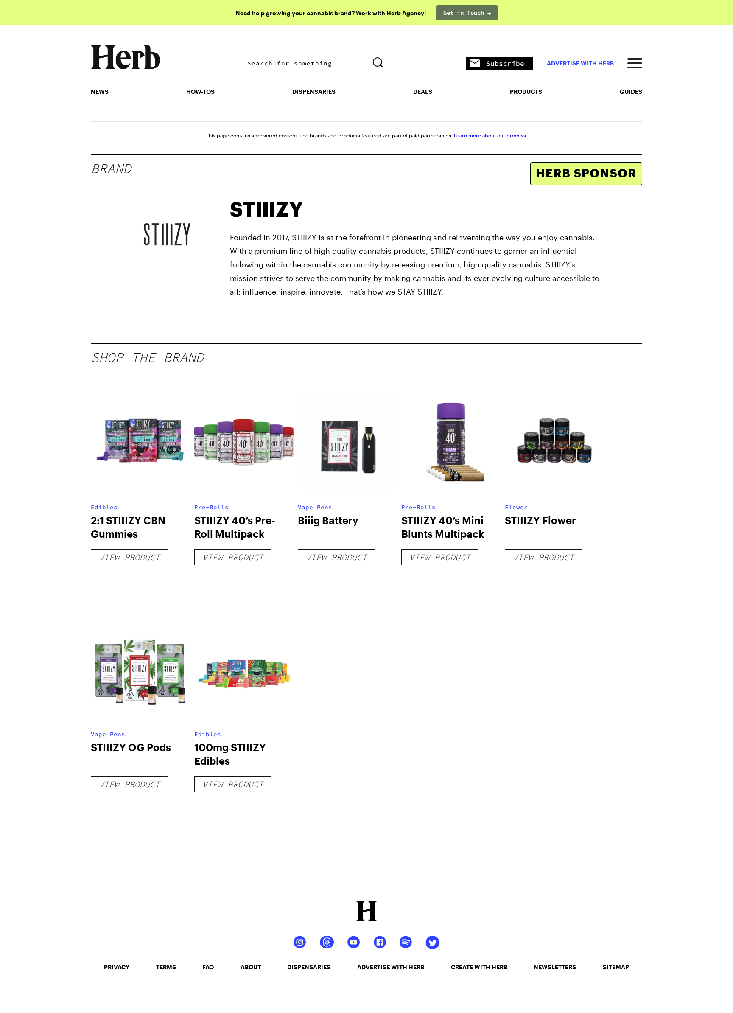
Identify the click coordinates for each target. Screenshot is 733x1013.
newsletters (555, 967)
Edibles (104, 507)
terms (166, 967)
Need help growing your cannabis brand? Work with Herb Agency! (330, 13)
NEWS (100, 91)
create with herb (479, 967)
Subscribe (505, 63)
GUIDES (631, 91)
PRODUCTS (526, 91)
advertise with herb (580, 63)
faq (208, 967)
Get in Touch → (467, 13)
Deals (422, 91)
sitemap (616, 967)
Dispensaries (314, 91)
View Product (129, 557)
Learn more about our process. (490, 135)
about (251, 967)
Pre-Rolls (211, 507)
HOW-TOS (200, 91)
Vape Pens (315, 507)
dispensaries (308, 967)
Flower (516, 507)
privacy (116, 967)
